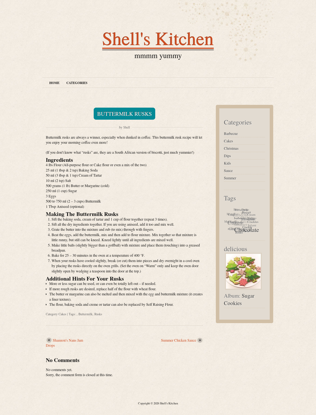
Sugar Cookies (239, 299)
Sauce (228, 170)
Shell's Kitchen (158, 38)
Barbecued (247, 221)
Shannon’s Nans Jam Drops (64, 343)
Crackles (252, 224)
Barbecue (231, 133)
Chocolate (245, 230)
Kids (227, 163)
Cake (232, 214)
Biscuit (246, 214)
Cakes (62, 314)
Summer (230, 177)
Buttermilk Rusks (124, 113)
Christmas (231, 148)
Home (54, 82)
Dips (227, 155)
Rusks (98, 314)
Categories (76, 82)
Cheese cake (235, 222)
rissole (231, 228)
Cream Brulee (252, 218)
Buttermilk (85, 314)
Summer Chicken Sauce (178, 340)
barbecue (239, 219)
